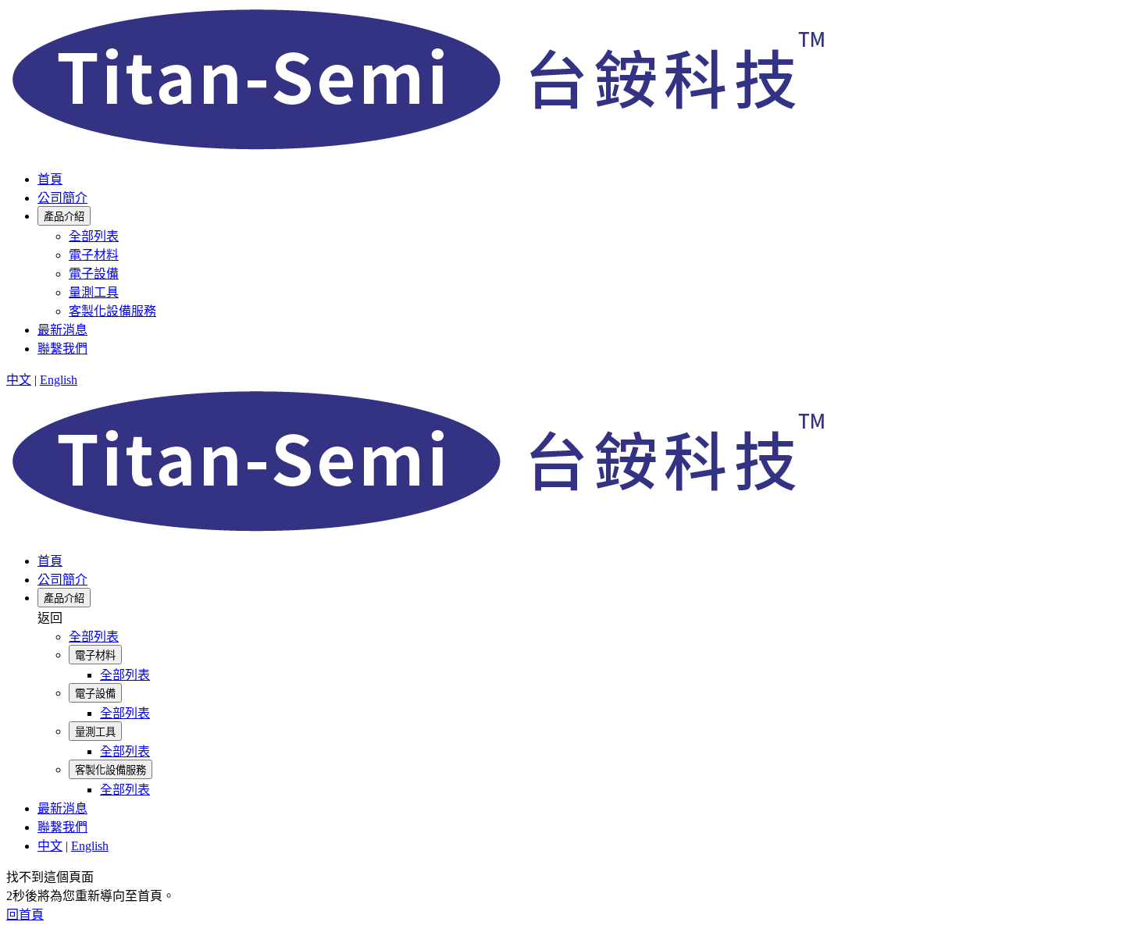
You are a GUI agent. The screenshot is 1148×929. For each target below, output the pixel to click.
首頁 (49, 179)
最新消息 (62, 329)
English (58, 379)
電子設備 (94, 273)
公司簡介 (62, 198)
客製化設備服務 (112, 311)
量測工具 (94, 292)
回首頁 (25, 914)
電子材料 (94, 255)
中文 (18, 379)
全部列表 (94, 236)
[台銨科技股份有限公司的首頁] (424, 148)
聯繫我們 (62, 348)
